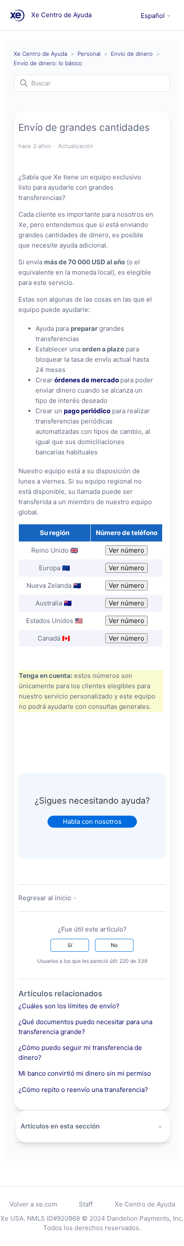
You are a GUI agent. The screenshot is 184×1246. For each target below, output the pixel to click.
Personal (89, 53)
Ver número (126, 550)
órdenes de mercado (86, 380)
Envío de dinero (132, 53)
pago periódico (87, 411)
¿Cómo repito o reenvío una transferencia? (83, 1090)
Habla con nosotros (92, 821)
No (114, 945)
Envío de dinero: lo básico (48, 63)
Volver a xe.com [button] (33, 1204)
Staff (86, 1204)
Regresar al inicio (45, 898)
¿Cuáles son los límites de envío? (68, 1006)
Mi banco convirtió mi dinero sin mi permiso (84, 1073)
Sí (70, 945)
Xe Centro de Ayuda (40, 53)
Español (153, 15)
